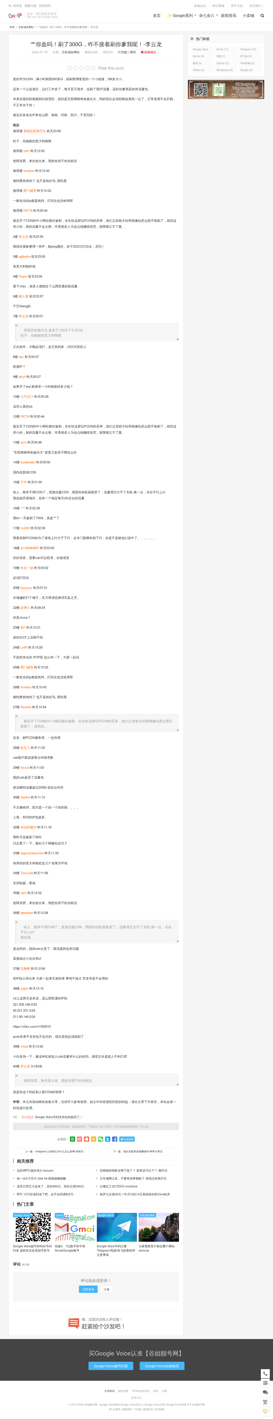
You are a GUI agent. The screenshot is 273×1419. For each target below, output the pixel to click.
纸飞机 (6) (246, 56)
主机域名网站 (26, 27)
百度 (164, 1390)
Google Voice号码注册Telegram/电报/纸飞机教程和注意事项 (116, 1250)
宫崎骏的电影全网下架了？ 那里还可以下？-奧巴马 (133, 1170)
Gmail (59, 1215)
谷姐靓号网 (15, 15)
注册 (107, 1289)
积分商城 (218, 5)
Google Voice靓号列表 (111, 1365)
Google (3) (246, 70)
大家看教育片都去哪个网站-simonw (157, 1248)
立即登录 (88, 1289)
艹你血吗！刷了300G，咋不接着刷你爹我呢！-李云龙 (96, 44)
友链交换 (123, 1390)
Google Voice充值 (154, 1404)
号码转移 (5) (247, 63)
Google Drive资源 (176, 1404)
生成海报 (128, 1139)
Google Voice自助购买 (162, 1365)
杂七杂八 (207, 15)
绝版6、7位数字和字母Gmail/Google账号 (70, 1248)
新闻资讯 (228, 15)
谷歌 (155, 1390)
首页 (157, 15)
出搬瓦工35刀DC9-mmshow (118, 1186)
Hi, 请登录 (15, 5)
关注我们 (255, 5)
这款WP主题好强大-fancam (35, 1170)
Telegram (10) (248, 49)
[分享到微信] (100, 1139)
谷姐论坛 (200, 5)
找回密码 (45, 5)
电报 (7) (220, 56)
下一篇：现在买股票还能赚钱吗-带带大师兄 (138, 1151)
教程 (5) (197, 63)
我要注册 (30, 5)
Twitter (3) (198, 70)
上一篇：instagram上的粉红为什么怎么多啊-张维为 (54, 1151)
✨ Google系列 (180, 15)
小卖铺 (248, 15)
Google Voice (22, 1215)
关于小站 (237, 5)
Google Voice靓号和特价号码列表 (32, 1248)
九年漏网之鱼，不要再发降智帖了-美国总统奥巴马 (133, 1178)
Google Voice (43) (200, 49)
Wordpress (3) (224, 70)
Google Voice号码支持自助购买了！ (59, 1117)
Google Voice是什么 (132, 1404)
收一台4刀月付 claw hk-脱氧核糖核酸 (41, 1178)
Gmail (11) (222, 49)
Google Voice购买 (109, 1404)
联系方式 (136, 1397)
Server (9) (198, 56)
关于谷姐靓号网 (196, 1404)
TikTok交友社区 (141, 1390)
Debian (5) (222, 63)
